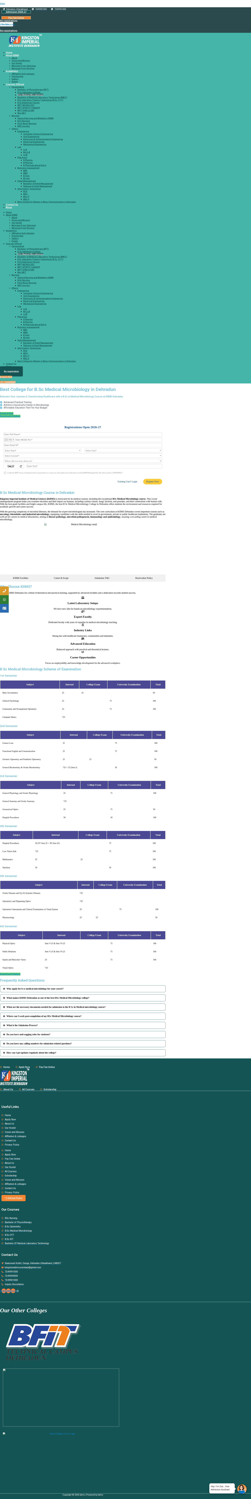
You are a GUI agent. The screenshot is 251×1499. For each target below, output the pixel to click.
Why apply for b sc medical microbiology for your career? (35, 988)
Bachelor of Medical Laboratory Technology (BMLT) (42, 97)
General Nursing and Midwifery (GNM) (35, 118)
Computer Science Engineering (38, 134)
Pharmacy (22, 157)
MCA (25, 194)
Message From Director (23, 68)
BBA (25, 170)
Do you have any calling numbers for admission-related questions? (39, 1043)
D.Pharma (28, 160)
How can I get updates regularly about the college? (31, 1052)
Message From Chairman (24, 66)
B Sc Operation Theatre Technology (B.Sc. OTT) (40, 100)
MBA (25, 173)
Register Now (152, 481)
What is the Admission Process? (22, 1025)
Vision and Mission (21, 60)
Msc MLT (21, 113)
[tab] (20, 578)
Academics (12, 71)
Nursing (15, 116)
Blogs (9, 207)
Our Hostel (17, 63)
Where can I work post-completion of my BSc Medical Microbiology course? (44, 1016)
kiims (2, 3)
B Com (26, 176)
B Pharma (28, 163)
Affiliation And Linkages (23, 74)
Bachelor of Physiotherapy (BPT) (33, 89)
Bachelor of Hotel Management (38, 183)
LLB (25, 150)
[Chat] (242, 1489)
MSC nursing (23, 126)
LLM (25, 155)
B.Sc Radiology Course (28, 103)
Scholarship (17, 76)
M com (26, 178)
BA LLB (26, 152)
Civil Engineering (31, 136)
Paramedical (18, 87)
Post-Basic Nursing (26, 123)
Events (15, 82)
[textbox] (42, 451)
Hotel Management (26, 181)
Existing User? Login (127, 481)
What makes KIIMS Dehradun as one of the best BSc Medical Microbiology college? (48, 998)
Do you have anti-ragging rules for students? (28, 1034)
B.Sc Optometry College (28, 92)
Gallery (15, 79)
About (14, 58)
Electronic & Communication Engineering (43, 139)
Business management (28, 168)
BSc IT (26, 197)
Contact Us (12, 204)
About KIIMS (12, 55)
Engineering (23, 131)
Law (19, 147)
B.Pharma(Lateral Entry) (34, 165)
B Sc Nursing (23, 121)
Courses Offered (15, 84)
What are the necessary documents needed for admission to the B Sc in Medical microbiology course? (56, 1007)
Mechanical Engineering (34, 144)
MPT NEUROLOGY (25, 105)
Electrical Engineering (33, 142)
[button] (82, 988)
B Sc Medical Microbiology (30, 95)
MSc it (26, 199)
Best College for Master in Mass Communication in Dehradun (46, 202)
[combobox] (9, 440)
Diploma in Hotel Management (37, 186)
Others (15, 129)
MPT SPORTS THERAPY (28, 108)
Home (9, 52)
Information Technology (29, 189)
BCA (25, 191)
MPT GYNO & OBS (25, 110)
